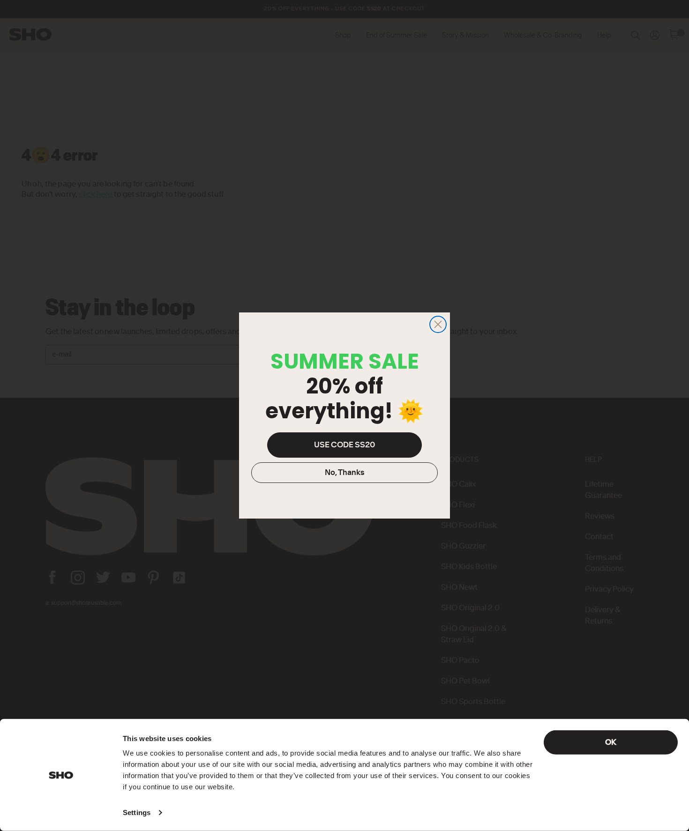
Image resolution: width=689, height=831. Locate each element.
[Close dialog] (438, 324)
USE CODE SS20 (344, 445)
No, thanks (345, 472)
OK (610, 742)
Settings (136, 812)
